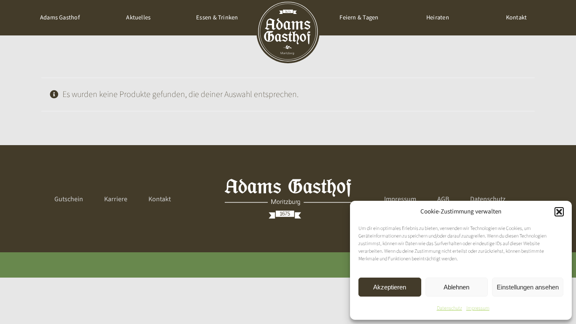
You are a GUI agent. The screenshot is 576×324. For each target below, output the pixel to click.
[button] (559, 212)
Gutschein (68, 199)
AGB (443, 199)
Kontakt (159, 199)
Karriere (115, 199)
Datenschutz (449, 308)
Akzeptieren (389, 287)
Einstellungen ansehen (528, 287)
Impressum (478, 308)
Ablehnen (456, 287)
